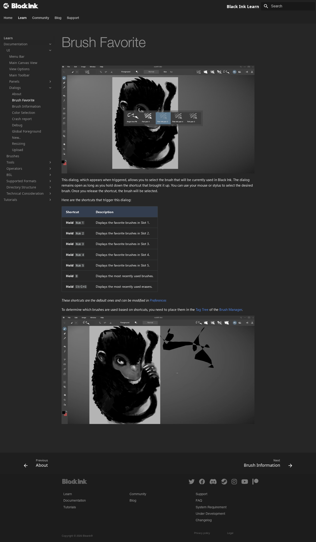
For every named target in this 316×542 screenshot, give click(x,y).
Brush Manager (230, 309)
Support (73, 18)
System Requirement (211, 507)
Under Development (210, 514)
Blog (58, 18)
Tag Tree (202, 309)
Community (40, 18)
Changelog (204, 520)
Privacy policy (202, 533)
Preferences (158, 300)
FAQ (199, 501)
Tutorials (69, 507)
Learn (22, 18)
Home (8, 18)
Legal (230, 533)
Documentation (74, 501)
